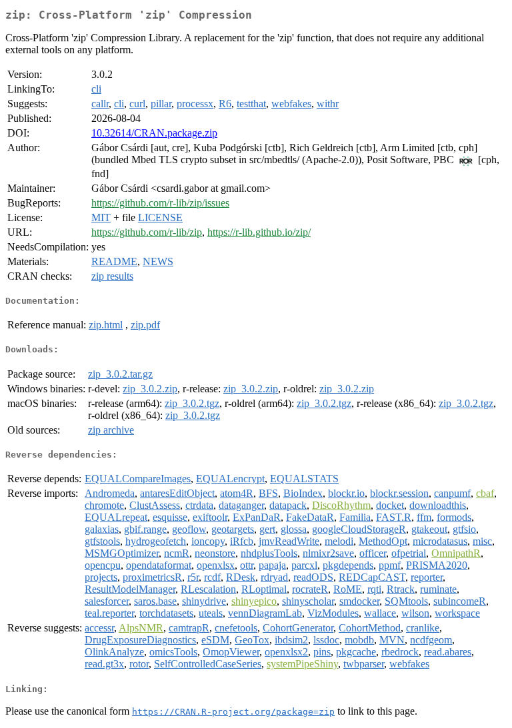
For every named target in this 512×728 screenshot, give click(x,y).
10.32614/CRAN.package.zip (154, 133)
